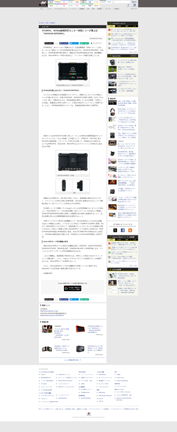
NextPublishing (62, 398)
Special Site (116, 56)
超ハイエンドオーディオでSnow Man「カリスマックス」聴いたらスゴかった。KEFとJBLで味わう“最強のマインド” (124, 31)
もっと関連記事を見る (71, 360)
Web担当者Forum (46, 377)
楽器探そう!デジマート (87, 377)
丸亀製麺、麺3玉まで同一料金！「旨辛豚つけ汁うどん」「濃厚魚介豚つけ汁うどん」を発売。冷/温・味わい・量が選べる (123, 244)
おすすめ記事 (116, 269)
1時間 (111, 26)
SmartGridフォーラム (64, 374)
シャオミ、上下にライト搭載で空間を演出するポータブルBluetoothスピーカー (127, 199)
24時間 (119, 26)
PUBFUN (117, 384)
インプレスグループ (116, 409)
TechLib (101, 401)
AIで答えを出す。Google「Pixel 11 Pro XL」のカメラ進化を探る (127, 276)
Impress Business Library (65, 380)
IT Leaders (44, 384)
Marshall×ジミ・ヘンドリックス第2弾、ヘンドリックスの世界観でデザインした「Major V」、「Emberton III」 (127, 209)
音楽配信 (116, 9)
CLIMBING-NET (85, 392)
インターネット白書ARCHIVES (49, 401)
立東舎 (83, 384)
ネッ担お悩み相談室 (46, 390)
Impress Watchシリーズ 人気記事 (123, 237)
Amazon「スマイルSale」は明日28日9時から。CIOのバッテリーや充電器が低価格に (127, 161)
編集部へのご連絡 (82, 409)
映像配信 (82, 9)
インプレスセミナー (63, 384)
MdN (98, 390)
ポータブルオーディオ (60, 9)
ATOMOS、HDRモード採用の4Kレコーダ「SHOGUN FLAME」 (61, 348)
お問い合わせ (59, 409)
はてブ (75, 43)
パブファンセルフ (122, 386)
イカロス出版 (100, 372)
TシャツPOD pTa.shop (123, 392)
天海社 (118, 374)
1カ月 (134, 26)
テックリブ (100, 398)
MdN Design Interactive (105, 395)
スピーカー (108, 9)
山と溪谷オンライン (86, 389)
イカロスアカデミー (104, 387)
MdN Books (102, 392)
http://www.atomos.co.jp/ (49, 311)
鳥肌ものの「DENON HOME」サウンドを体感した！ (126, 69)
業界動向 (99, 9)
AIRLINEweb (102, 374)
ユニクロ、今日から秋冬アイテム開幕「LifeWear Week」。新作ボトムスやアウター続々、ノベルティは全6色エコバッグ (124, 258)
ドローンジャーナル (46, 387)
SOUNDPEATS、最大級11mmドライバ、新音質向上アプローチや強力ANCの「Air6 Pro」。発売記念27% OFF (124, 49)
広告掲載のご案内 (70, 409)
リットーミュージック (87, 374)
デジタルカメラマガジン (47, 395)
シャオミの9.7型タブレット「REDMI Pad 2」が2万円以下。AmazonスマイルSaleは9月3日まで (123, 44)
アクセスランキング (118, 23)
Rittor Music (82, 372)
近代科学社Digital (86, 398)
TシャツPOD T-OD (86, 380)
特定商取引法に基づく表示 (131, 409)
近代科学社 (82, 395)
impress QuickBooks (122, 380)
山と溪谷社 (82, 387)
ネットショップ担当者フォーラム (67, 377)
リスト (56, 43)
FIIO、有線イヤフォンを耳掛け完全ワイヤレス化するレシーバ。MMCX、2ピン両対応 (127, 135)
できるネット (44, 398)
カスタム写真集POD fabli (124, 395)
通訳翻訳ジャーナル (104, 380)
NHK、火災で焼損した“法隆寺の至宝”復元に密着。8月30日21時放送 (127, 103)
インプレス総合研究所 (47, 380)
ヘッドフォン (73, 9)
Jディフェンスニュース (105, 377)
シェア (65, 43)
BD (88, 9)
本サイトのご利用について (46, 409)
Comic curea (120, 377)
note (86, 43)
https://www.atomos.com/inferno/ (52, 315)
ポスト (50, 43)
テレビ (42, 9)
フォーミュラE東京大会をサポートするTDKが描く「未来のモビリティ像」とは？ (127, 76)
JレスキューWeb (103, 384)
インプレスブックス (63, 395)
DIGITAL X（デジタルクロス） (66, 387)
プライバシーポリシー (95, 409)
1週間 (126, 26)
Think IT (43, 374)
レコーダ (48, 9)
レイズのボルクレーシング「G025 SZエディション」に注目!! (127, 83)
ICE (116, 372)
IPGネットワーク (119, 389)
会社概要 (105, 409)
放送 (93, 9)
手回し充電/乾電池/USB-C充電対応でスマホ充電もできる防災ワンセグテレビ (127, 215)
